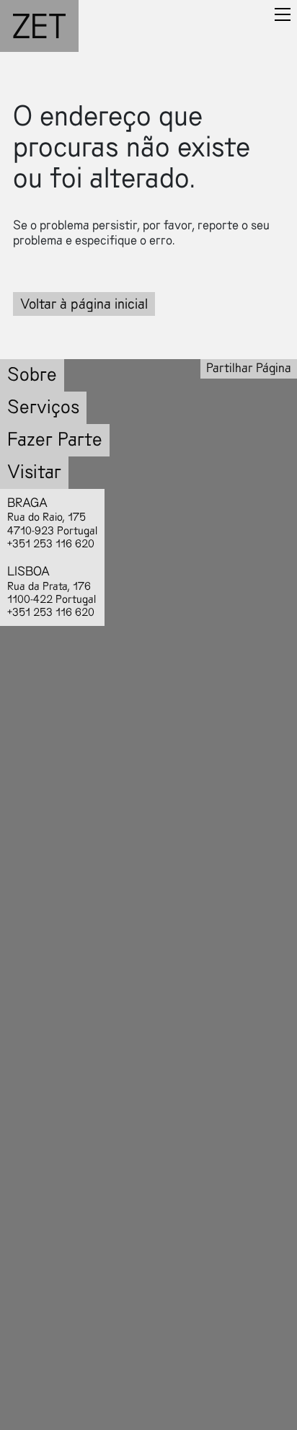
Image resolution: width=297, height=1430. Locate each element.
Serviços (43, 407)
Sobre (32, 374)
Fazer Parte (54, 439)
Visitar (34, 472)
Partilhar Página (248, 368)
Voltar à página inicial (84, 304)
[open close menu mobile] (282, 14)
